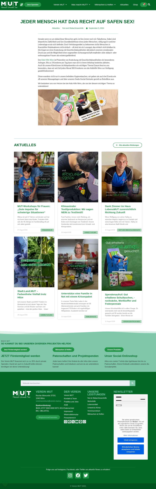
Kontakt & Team (70, 398)
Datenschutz (69, 408)
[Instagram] (65, 421)
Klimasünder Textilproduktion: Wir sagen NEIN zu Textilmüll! (77, 209)
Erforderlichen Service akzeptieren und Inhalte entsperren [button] (131, 449)
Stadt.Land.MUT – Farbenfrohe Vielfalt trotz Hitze (31, 294)
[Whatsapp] (84, 421)
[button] (5, 484)
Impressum (68, 411)
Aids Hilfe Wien (47, 60)
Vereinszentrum (93, 411)
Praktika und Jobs (71, 402)
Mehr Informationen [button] (131, 435)
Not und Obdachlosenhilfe (72, 28)
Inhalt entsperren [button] (130, 440)
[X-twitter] (73, 421)
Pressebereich (70, 418)
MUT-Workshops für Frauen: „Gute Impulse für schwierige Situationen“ (33, 209)
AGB (66, 405)
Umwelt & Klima (93, 408)
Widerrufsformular (71, 415)
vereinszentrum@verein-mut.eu (48, 401)
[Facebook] (69, 421)
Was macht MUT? (79, 5)
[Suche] (132, 383)
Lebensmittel (92, 404)
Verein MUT (59, 5)
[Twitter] (86, 475)
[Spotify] (80, 421)
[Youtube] (76, 421)
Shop (135, 5)
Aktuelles (124, 5)
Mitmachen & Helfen (104, 5)
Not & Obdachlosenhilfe (97, 398)
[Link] (21, 4)
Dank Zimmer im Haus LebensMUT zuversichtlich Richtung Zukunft (120, 209)
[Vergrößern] (115, 92)
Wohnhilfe (91, 401)
